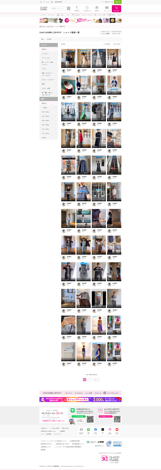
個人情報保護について (78, 444)
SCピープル (50, 26)
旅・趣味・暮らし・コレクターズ (48, 94)
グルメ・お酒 (46, 88)
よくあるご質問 (55, 428)
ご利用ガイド (44, 428)
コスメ (44, 69)
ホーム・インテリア (48, 79)
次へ (95, 379)
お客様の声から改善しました (48, 431)
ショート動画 (105, 33)
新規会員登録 (58, 2)
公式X (103, 433)
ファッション (46, 58)
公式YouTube (117, 433)
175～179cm (45, 133)
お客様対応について (46, 446)
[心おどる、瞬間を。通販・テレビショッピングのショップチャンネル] (43, 8)
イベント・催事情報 (46, 434)
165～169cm (45, 125)
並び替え (108, 44)
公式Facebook (95, 433)
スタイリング (105, 31)
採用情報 (43, 449)
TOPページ (42, 26)
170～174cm (45, 129)
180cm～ (44, 137)
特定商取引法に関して (46, 444)
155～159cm (45, 116)
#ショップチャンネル (112, 393)
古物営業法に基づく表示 (62, 444)
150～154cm (45, 112)
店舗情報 (62, 431)
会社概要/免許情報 (75, 441)
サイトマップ (57, 434)
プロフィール (116, 33)
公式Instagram (110, 433)
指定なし (44, 49)
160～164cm (45, 120)
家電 (43, 84)
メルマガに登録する (81, 433)
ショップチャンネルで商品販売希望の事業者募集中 (68, 446)
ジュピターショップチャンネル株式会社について (53, 441)
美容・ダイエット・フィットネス (48, 74)
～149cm (44, 107)
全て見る (118, 44)
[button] (117, 443)
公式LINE (88, 433)
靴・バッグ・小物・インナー (48, 63)
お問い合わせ (65, 428)
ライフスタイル (116, 31)
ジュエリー (45, 53)
